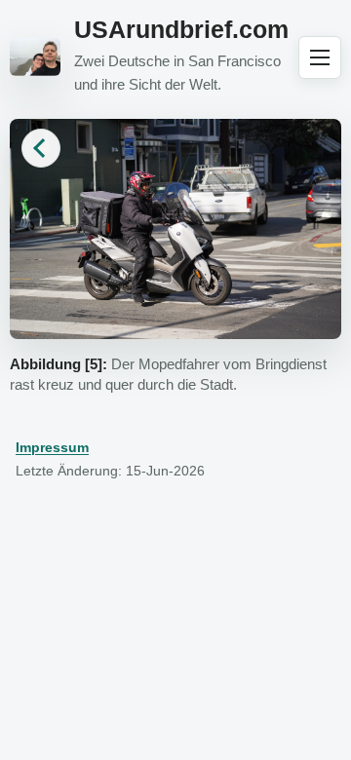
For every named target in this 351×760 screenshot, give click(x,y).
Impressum (52, 447)
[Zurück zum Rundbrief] (40, 148)
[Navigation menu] (319, 57)
